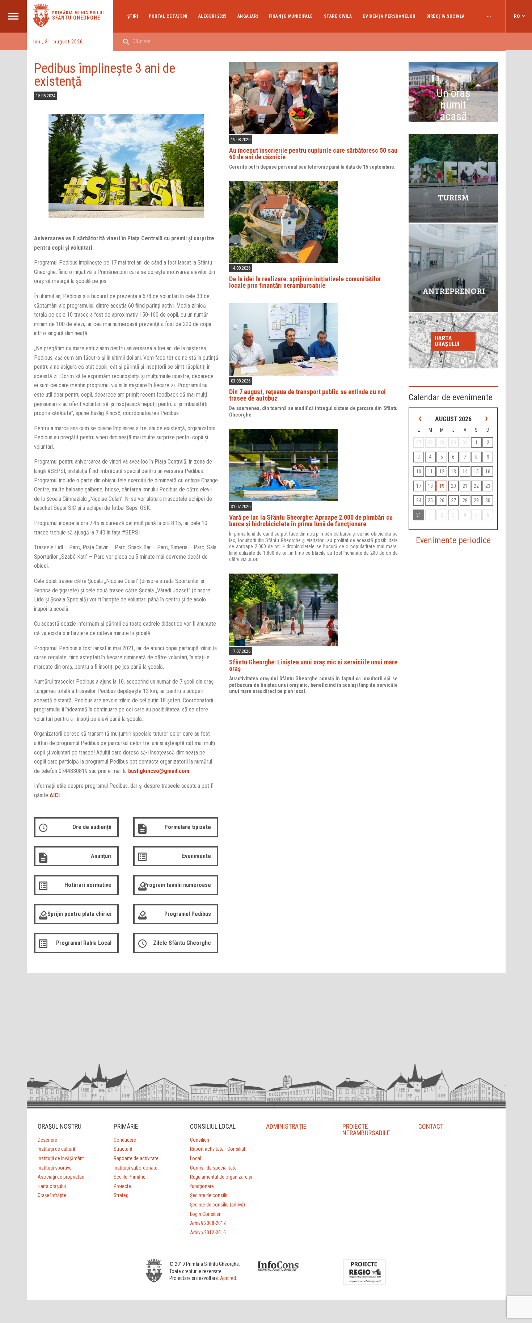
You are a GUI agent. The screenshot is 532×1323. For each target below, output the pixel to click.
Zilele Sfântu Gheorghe (182, 942)
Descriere (47, 1140)
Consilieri (199, 1140)
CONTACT (430, 1126)
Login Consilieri (205, 1214)
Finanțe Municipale (291, 16)
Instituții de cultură (56, 1149)
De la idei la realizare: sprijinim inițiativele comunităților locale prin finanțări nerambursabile (305, 282)
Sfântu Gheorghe (76, 17)
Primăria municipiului (78, 12)
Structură (123, 1149)
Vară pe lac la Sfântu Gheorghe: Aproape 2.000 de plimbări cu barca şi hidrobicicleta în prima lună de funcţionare (311, 520)
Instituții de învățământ (61, 1158)
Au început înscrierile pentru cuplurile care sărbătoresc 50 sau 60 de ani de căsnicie (313, 154)
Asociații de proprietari (61, 1177)
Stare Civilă (338, 16)
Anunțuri (101, 856)
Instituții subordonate (135, 1168)
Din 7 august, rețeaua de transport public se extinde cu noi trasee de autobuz (307, 395)
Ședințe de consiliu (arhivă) (217, 1205)
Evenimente (196, 856)
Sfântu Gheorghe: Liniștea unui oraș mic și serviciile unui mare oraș (313, 665)
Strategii (122, 1195)
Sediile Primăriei (130, 1177)
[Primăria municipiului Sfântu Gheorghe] (41, 25)
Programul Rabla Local (83, 942)
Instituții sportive (55, 1168)
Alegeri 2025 (212, 16)
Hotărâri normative (87, 885)
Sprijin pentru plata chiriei (79, 913)
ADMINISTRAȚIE (286, 1126)
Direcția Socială (445, 16)
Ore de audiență (91, 827)
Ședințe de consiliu (209, 1195)
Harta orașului (447, 341)
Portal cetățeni (168, 16)
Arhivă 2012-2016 (208, 1232)
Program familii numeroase (177, 885)
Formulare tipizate (188, 827)
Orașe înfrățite (52, 1195)
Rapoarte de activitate (136, 1158)
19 (441, 486)
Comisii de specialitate (213, 1168)
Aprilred (228, 1278)
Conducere (125, 1140)
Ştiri (132, 16)
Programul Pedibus (187, 913)
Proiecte (122, 1186)
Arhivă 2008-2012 (208, 1223)
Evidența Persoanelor (389, 16)
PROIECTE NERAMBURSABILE (366, 1130)
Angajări (247, 16)
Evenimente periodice (453, 540)
